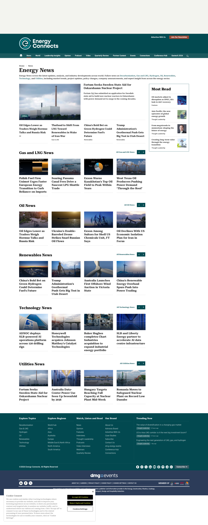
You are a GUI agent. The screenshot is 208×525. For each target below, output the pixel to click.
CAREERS (83, 483)
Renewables (169, 76)
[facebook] (137, 466)
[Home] (21, 55)
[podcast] (158, 466)
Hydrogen (154, 76)
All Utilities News (127, 363)
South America (54, 449)
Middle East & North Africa (59, 442)
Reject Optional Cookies (80, 503)
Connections (145, 56)
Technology (24, 78)
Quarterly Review (102, 56)
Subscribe (109, 439)
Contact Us (110, 442)
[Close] (93, 491)
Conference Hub (160, 56)
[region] (49, 505)
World (38, 56)
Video (88, 56)
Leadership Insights (52, 56)
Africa (50, 428)
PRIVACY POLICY (94, 483)
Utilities (39, 78)
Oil (161, 76)
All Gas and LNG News (125, 152)
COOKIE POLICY (106, 483)
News (29, 56)
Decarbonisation (127, 76)
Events (133, 56)
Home (21, 66)
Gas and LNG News (36, 153)
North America (54, 446)
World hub (52, 425)
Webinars (80, 449)
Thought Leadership (84, 439)
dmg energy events (113, 446)
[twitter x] (146, 466)
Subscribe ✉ (181, 467)
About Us (109, 425)
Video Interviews (83, 446)
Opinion (68, 56)
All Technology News (125, 307)
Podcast (78, 56)
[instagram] (141, 466)
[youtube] (154, 466)
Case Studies (110, 435)
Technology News (35, 308)
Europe (51, 439)
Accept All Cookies (80, 497)
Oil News (27, 205)
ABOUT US (75, 483)
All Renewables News (125, 254)
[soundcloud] (167, 466)
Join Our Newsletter (179, 37)
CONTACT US (132, 483)
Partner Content (119, 56)
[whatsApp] (171, 466)
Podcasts (80, 442)
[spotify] (162, 466)
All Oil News (129, 205)
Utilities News (31, 364)
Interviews (80, 435)
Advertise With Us (158, 37)
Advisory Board (111, 428)
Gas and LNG (142, 76)
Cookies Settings (119, 483)
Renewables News (35, 255)
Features (80, 432)
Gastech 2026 (177, 56)
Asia (50, 432)
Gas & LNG (23, 428)
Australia (51, 435)
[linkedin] (150, 466)
